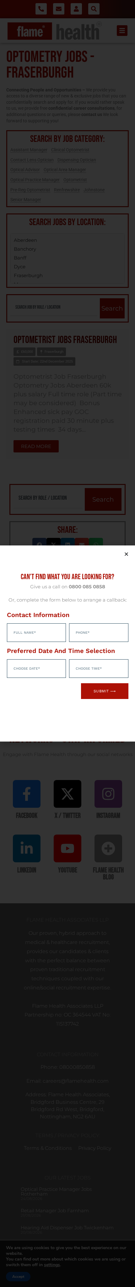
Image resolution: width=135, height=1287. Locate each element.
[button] (126, 554)
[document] (67, 643)
